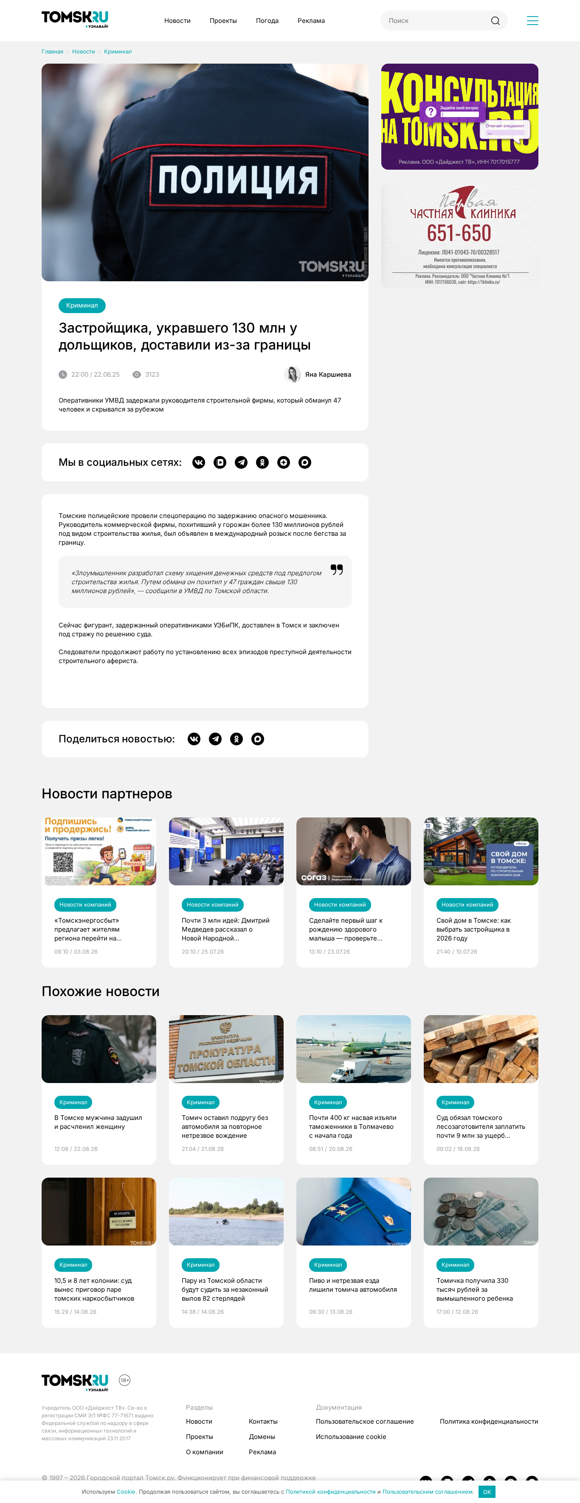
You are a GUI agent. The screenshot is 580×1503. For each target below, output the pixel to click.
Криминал (118, 51)
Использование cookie (351, 1437)
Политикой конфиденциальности (331, 1492)
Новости (177, 21)
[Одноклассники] (262, 462)
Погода (267, 21)
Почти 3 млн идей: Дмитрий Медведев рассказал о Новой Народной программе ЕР (226, 929)
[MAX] (304, 462)
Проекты (223, 21)
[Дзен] (283, 462)
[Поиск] (495, 21)
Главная (52, 51)
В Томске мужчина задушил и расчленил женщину (98, 1122)
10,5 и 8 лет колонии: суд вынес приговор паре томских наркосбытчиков (94, 1289)
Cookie (126, 1492)
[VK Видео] (220, 462)
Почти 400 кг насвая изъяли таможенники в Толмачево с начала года (353, 1126)
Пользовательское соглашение (365, 1421)
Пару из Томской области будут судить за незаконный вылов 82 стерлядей (225, 1289)
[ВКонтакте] (198, 462)
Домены (262, 1437)
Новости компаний (85, 904)
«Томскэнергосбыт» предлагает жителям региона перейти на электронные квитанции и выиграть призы (94, 929)
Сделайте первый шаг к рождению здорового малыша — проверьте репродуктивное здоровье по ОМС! (350, 929)
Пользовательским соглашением (428, 1492)
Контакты (263, 1421)
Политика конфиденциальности (489, 1421)
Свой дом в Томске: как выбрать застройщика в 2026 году (473, 929)
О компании (204, 1452)
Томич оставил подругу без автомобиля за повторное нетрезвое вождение (225, 1126)
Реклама (311, 21)
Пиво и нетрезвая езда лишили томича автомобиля (353, 1284)
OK (487, 1492)
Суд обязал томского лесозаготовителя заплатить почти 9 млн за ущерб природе (480, 1127)
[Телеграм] (241, 462)
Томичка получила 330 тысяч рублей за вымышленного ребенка (474, 1289)
